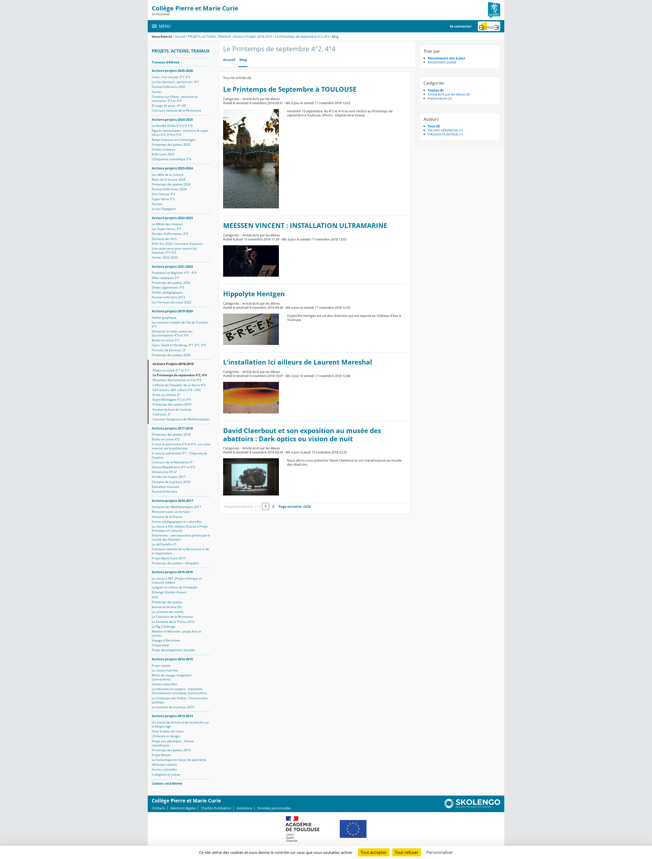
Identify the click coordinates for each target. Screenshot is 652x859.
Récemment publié (442, 62)
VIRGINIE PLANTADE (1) (445, 134)
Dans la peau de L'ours (168, 731)
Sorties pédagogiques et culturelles (177, 521)
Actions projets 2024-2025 (172, 119)
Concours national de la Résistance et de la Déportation (180, 551)
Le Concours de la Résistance (172, 616)
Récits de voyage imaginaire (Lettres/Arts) (172, 677)
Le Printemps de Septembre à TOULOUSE (290, 89)
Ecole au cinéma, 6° (166, 395)
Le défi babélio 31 (164, 544)
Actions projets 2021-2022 (172, 266)
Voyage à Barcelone (166, 640)
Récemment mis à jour (446, 58)
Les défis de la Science (168, 174)
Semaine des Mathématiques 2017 (176, 507)
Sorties (157, 92)
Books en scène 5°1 (166, 340)
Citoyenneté (160, 645)
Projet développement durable (173, 650)
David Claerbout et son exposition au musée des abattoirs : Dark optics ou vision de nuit (302, 434)
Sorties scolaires (163, 149)
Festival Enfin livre (164, 491)
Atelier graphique (164, 317)
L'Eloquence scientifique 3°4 (171, 159)
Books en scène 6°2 (166, 439)
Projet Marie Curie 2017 (169, 558)
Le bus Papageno (164, 209)
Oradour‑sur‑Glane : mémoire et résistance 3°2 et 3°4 (175, 99)
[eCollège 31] (489, 26)
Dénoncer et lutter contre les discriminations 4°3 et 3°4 (172, 333)
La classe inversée (165, 670)
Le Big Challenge (163, 626)
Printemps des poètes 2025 (171, 144)
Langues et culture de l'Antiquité (174, 587)
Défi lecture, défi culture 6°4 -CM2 (177, 390)
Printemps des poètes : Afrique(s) (175, 563)
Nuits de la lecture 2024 (168, 179)
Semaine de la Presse (167, 517)
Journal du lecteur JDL (167, 607)
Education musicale (165, 487)
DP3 (155, 597)
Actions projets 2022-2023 (172, 218)
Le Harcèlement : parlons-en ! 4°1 (175, 82)
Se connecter (461, 26)
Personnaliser (439, 852)
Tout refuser (406, 852)
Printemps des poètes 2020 (171, 355)
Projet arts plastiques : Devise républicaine (173, 743)
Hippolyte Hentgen (254, 293)
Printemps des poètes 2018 (171, 434)
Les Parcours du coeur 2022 (171, 302)
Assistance (244, 808)
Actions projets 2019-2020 (172, 311)
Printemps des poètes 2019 (172, 404)
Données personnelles (274, 808)
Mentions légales (183, 808)
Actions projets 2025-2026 (172, 70)
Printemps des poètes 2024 (171, 184)
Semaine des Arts (164, 239)
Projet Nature (161, 755)
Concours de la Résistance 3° (172, 462)
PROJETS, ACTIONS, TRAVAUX (209, 36)
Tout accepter (373, 852)
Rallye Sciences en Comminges (174, 140)
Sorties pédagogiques (167, 292)
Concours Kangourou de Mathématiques (181, 419)
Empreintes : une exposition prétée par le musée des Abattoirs (181, 537)
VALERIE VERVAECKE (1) (445, 130)
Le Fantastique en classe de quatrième (179, 760)
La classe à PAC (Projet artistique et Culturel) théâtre (177, 580)
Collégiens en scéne (166, 774)
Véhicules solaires (164, 764)
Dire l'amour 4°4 (163, 194)
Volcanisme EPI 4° (164, 472)
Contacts (158, 808)
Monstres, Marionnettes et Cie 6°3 (177, 380)
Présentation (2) (440, 98)
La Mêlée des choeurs (167, 224)
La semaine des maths (168, 612)
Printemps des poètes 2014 (171, 750)
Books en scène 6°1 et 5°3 (171, 370)
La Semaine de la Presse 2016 (173, 622)
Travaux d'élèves (165, 62)
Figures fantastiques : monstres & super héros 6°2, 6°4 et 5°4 (180, 132)
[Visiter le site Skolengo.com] (472, 807)
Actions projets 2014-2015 (172, 659)
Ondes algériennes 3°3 (168, 287)
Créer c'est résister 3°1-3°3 (171, 77)
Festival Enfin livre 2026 (168, 87)
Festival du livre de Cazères (172, 409)
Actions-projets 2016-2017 (172, 500)
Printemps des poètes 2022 (171, 282)
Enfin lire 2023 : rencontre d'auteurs (177, 243)
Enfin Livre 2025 (163, 154)
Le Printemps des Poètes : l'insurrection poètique (180, 700)
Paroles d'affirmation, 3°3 (170, 234)
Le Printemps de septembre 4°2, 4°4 (302, 36)
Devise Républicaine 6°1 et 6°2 (173, 467)
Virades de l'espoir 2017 (169, 477)
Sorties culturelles (164, 684)
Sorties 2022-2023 (165, 257)
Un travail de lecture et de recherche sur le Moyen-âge (180, 724)
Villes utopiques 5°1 (166, 278)
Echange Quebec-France (169, 592)
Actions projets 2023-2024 (172, 168)
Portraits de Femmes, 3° (169, 350)
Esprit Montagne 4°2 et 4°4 (172, 399)
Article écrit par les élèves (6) (449, 94)
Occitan (157, 204)
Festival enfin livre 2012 (168, 297)
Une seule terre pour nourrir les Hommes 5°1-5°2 (174, 250)
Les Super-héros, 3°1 (166, 229)
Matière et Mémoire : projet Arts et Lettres (176, 633)
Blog (243, 60)
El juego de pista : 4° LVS (169, 105)
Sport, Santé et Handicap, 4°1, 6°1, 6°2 (179, 345)
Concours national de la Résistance (176, 110)
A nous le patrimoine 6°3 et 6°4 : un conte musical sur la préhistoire (181, 446)
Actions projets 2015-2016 (172, 572)
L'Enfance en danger (166, 736)
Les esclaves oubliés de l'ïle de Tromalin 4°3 (180, 324)
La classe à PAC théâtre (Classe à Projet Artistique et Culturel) (180, 528)
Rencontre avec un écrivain (171, 511)
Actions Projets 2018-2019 (253, 36)
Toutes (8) (435, 90)
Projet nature (161, 665)
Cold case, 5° (162, 414)
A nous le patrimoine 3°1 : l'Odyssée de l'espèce (179, 455)
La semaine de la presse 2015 (173, 707)
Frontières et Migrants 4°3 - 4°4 (174, 273)
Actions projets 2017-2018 (172, 428)
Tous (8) (434, 126)
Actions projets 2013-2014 (172, 716)
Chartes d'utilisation (216, 808)
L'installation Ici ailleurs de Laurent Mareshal (297, 362)
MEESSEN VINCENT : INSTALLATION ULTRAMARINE (305, 225)
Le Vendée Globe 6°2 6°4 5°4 (172, 126)
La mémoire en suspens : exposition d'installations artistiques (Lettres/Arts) (179, 691)
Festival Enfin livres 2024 (169, 189)
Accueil (180, 36)
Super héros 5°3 (163, 199)
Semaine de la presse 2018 (171, 482)
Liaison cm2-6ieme (167, 783)
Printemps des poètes (167, 602)
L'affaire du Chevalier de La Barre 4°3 (179, 385)
